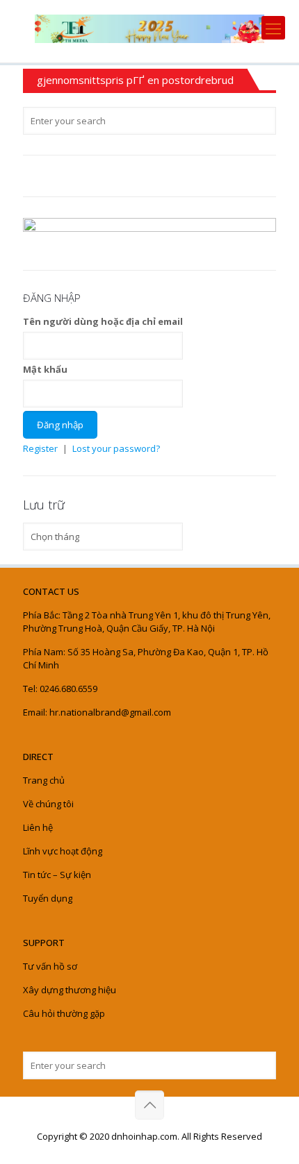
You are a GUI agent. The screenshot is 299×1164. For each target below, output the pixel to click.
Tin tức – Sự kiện (57, 874)
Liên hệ (38, 827)
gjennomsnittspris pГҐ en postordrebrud (135, 80)
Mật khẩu (45, 369)
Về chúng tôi (48, 804)
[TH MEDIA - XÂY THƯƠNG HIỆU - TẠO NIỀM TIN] (149, 28)
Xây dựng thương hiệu (69, 990)
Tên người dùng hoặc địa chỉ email (103, 321)
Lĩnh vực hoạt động (62, 851)
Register (40, 448)
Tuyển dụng (47, 898)
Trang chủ (44, 780)
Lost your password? (116, 448)
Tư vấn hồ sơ (50, 966)
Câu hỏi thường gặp (64, 1013)
